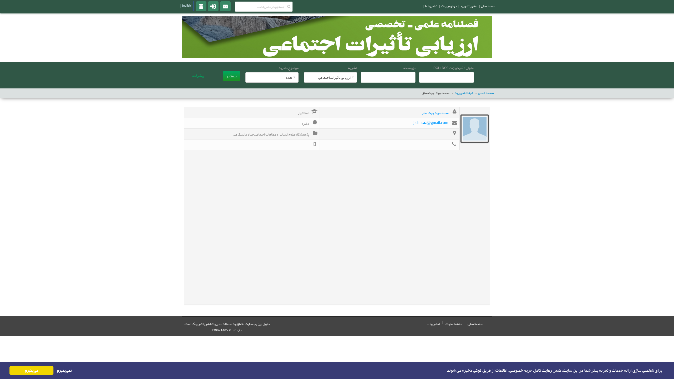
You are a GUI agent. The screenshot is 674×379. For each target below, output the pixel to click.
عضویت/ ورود (468, 6)
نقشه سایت (453, 324)
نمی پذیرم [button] (64, 370)
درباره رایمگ (449, 6)
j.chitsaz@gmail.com (430, 122)
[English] (186, 5)
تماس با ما (433, 324)
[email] (225, 6)
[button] (445, 370)
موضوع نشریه (289, 67)
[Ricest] (201, 6)
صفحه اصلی (486, 93)
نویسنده (409, 67)
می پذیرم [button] (31, 370)
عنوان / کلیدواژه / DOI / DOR (453, 67)
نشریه (352, 67)
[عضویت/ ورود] (213, 6)
